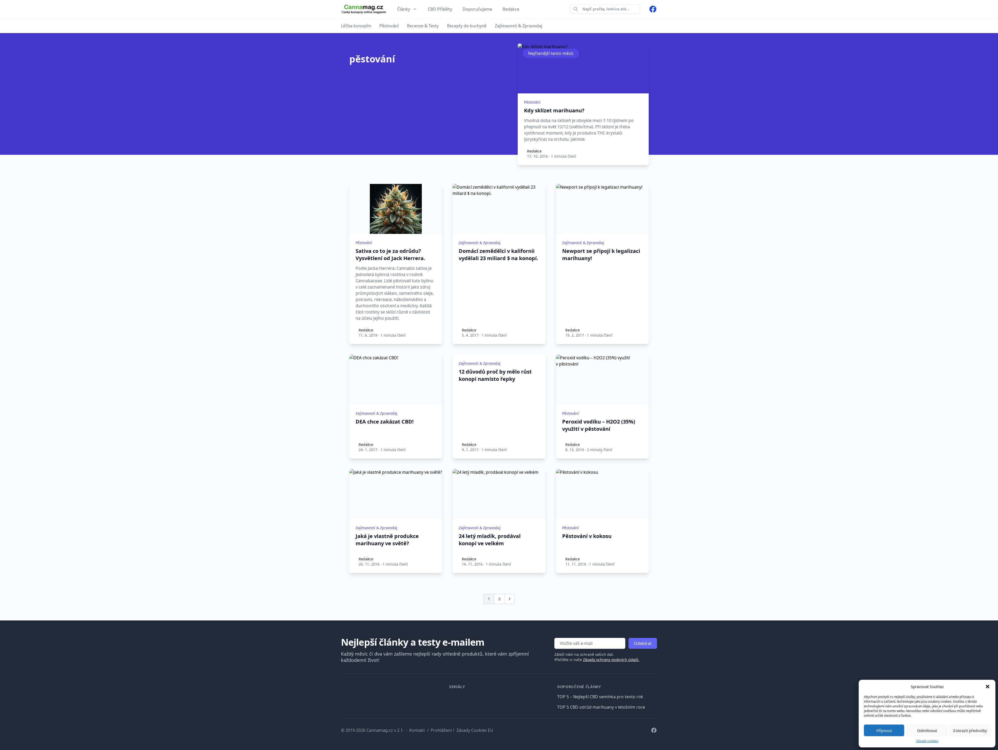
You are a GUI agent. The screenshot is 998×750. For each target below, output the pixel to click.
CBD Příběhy (440, 9)
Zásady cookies (927, 741)
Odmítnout (927, 730)
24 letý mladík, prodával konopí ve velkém (490, 540)
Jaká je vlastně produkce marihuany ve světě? (387, 540)
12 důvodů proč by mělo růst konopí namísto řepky (495, 375)
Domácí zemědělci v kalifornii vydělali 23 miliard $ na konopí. (498, 254)
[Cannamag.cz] (364, 9)
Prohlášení (441, 730)
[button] (987, 686)
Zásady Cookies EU (474, 730)
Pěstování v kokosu (587, 536)
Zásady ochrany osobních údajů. (611, 659)
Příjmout (884, 730)
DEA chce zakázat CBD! (385, 421)
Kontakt (417, 730)
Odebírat (643, 643)
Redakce (511, 9)
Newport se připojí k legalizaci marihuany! (601, 254)
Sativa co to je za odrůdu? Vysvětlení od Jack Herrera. (390, 254)
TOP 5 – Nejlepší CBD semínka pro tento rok (600, 697)
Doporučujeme (477, 9)
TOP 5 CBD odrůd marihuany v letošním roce (601, 707)
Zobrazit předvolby (970, 730)
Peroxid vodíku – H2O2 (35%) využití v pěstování (598, 425)
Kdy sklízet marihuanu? (554, 110)
